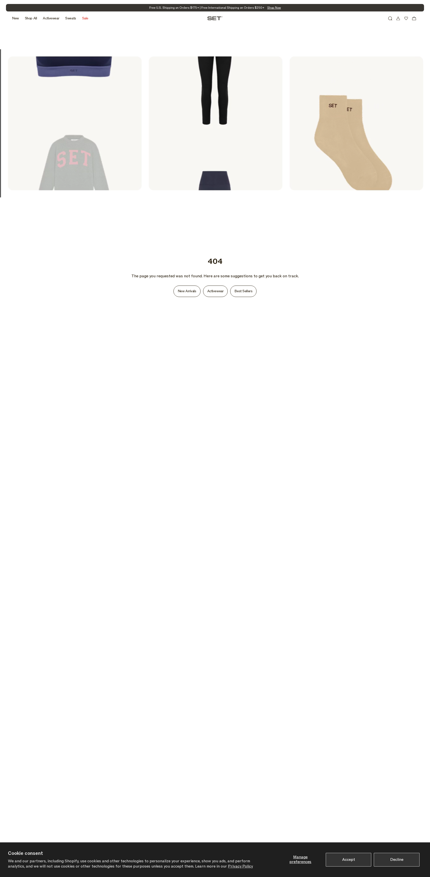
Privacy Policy (240, 866)
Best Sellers (243, 291)
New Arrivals (187, 291)
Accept (348, 859)
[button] (390, 18)
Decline (396, 859)
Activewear (215, 291)
